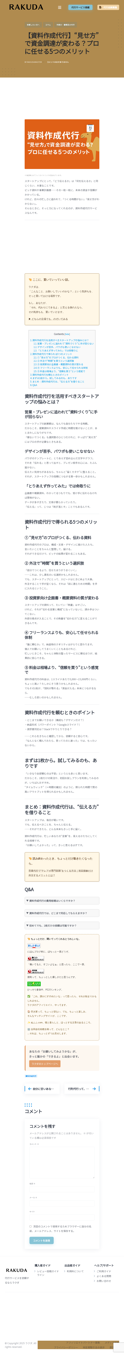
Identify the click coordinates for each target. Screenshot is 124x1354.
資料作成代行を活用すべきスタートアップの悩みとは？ (59, 340)
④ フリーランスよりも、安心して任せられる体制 (61, 367)
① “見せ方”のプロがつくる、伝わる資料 (56, 357)
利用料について (75, 1271)
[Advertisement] (62, 101)
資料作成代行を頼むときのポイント (49, 374)
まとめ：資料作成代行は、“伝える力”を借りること (57, 381)
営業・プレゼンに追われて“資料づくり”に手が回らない (64, 343)
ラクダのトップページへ (45, 1064)
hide (67, 334)
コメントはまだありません (58, 62)
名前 (32, 1183)
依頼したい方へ (33, 24)
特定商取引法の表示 (94, 1347)
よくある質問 (104, 1276)
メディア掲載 (112, 1342)
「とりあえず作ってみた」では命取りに (56, 350)
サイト (32, 1211)
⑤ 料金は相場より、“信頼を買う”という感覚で (59, 371)
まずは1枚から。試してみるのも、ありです (53, 378)
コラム (48, 24)
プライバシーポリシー (66, 1347)
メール (33, 1197)
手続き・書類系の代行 (66, 24)
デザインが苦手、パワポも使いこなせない (57, 347)
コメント (34, 1144)
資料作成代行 (31, 1076)
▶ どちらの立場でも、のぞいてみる (48, 319)
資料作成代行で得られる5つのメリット (51, 354)
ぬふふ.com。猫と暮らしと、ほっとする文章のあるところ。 (62, 1022)
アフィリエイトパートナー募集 (83, 1342)
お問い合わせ (104, 1281)
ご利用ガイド (104, 1271)
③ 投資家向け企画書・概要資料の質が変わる (58, 364)
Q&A (33, 385)
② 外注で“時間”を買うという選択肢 (54, 360)
